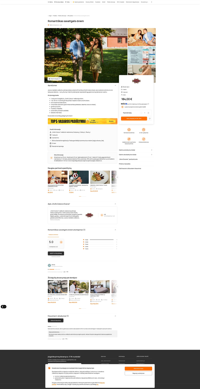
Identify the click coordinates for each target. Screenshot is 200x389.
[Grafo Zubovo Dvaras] (136, 81)
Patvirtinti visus (138, 368)
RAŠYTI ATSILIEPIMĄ (56, 253)
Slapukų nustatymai (138, 373)
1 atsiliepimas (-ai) (56, 25)
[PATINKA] (150, 119)
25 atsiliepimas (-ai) (109, 216)
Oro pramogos (144, 2)
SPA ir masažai (120, 2)
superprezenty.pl (140, 361)
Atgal (50, 15)
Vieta (68, 2)
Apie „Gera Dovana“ (106, 361)
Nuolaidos (97, 2)
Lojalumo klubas (105, 363)
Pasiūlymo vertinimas (53, 234)
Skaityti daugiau (55, 219)
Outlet (103, 2)
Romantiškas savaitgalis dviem (82, 15)
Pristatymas (122, 363)
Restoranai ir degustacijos (132, 2)
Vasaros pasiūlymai (79, 2)
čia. (97, 384)
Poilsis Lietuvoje (111, 2)
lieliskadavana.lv (140, 363)
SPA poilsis (70, 15)
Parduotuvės (122, 361)
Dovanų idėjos (60, 2)
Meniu (51, 2)
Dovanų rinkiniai (89, 2)
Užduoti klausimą (56, 320)
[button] (117, 177)
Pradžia (55, 15)
